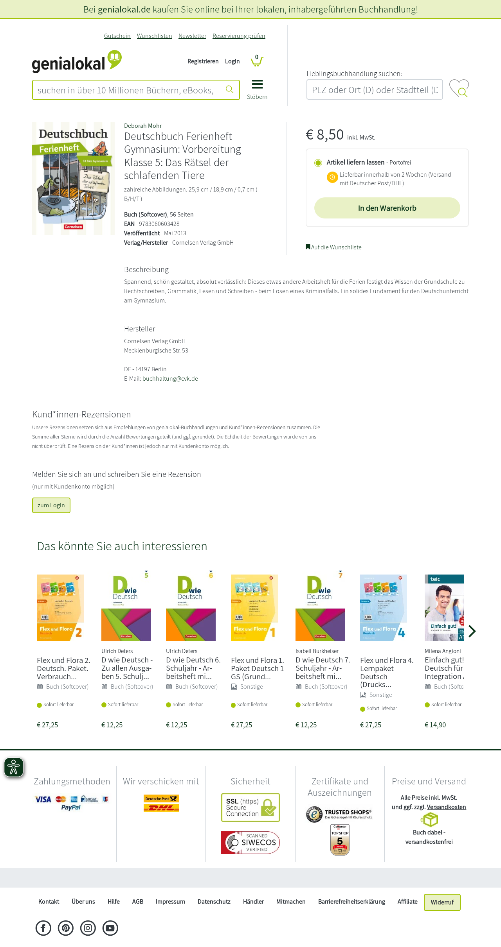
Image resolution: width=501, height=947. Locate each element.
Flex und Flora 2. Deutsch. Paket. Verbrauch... (63, 668)
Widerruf (442, 902)
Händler (253, 901)
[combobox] (127, 90)
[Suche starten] (229, 90)
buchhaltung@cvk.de (170, 378)
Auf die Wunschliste (336, 247)
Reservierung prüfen (239, 36)
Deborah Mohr (143, 126)
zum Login (51, 505)
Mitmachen (291, 901)
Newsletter (192, 36)
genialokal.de (124, 9)
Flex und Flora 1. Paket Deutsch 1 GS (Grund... (257, 668)
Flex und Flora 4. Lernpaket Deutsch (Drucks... (387, 672)
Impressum (170, 901)
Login (232, 61)
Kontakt (48, 901)
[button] (257, 92)
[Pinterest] (65, 929)
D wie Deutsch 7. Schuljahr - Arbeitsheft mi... (323, 667)
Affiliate (408, 901)
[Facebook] (43, 929)
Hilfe (114, 901)
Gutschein (117, 36)
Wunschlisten (154, 36)
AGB (137, 901)
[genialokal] (77, 61)
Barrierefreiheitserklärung (351, 901)
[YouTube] (110, 929)
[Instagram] (88, 929)
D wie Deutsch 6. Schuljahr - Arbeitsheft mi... (193, 667)
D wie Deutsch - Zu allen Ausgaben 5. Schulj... (127, 667)
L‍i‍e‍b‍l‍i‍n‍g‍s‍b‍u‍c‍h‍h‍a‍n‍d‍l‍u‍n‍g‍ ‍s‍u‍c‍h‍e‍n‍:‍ (354, 73)
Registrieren (203, 61)
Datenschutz (214, 901)
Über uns (83, 901)
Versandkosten (446, 807)
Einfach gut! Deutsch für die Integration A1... (451, 667)
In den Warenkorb (387, 208)
